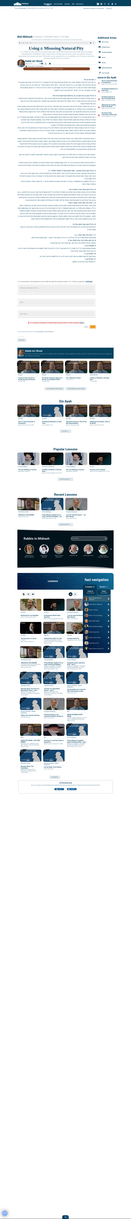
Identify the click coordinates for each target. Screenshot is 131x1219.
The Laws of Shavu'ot (48, 466)
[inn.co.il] (98, 4)
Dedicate (109, 8)
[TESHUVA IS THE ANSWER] (28, 509)
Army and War (94, 374)
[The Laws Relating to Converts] (28, 463)
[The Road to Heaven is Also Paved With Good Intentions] (108, 99)
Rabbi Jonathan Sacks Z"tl (27, 641)
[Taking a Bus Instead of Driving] (30, 709)
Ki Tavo (92, 466)
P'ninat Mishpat (46, 511)
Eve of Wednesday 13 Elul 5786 (25, 8)
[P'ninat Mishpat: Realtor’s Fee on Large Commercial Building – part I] (52, 509)
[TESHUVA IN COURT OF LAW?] (54, 634)
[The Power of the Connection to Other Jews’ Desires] (108, 115)
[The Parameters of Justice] (30, 633)
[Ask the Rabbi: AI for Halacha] (54, 761)
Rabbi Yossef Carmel (71, 518)
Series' (104, 587)
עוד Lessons (56, 777)
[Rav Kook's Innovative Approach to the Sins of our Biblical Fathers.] (52, 372)
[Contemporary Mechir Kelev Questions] (54, 610)
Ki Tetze (23, 612)
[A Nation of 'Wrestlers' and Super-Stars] (100, 372)
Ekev (22, 737)
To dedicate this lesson (57, 69)
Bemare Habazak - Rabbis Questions (74, 686)
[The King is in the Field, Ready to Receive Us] (54, 735)
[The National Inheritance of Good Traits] (108, 91)
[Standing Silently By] (77, 632)
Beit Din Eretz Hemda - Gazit (49, 518)
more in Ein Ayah (107, 77)
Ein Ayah (22, 340)
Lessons (90, 587)
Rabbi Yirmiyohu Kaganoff (48, 473)
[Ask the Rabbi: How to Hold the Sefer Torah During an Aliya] (77, 684)
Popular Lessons (65, 449)
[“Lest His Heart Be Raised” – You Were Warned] (76, 509)
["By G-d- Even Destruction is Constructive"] (108, 83)
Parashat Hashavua (71, 511)
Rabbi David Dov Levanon (50, 743)
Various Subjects (23, 466)
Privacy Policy (40, 331)
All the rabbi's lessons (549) (55, 388)
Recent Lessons (65, 494)
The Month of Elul (23, 511)
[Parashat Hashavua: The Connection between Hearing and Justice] (54, 709)
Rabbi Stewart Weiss (23, 516)
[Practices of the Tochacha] (100, 463)
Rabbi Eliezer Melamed (24, 471)
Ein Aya (20, 374)
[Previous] (19, 549)
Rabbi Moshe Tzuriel (72, 640)
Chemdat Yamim (25, 685)
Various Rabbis (105, 92)
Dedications (79, 4)
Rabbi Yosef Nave (25, 617)
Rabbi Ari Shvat (105, 84)
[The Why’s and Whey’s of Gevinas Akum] (52, 464)
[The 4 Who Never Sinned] (76, 372)
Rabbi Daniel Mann (72, 692)
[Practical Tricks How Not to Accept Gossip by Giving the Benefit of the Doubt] (28, 372)
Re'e (68, 711)
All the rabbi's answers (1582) (77, 388)
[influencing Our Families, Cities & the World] (108, 107)
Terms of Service (48, 331)
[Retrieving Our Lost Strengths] (30, 609)
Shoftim (46, 635)
